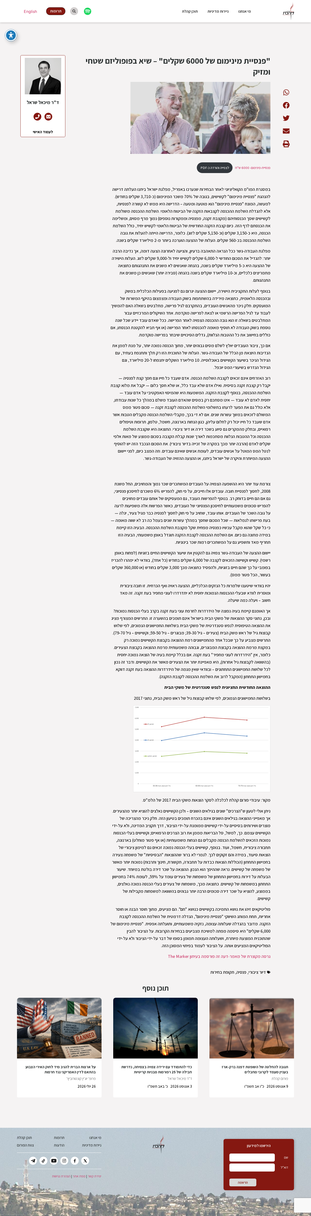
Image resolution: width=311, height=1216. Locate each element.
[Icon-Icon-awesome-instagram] (64, 1161)
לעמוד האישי (43, 131)
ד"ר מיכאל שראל (180, 1078)
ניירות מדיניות (218, 11)
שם (286, 1157)
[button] (286, 92)
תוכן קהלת (190, 11)
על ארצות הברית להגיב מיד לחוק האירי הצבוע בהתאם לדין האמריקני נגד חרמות (61, 1069)
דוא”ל (284, 1167)
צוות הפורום (25, 1145)
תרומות (59, 1137)
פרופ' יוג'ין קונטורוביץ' (81, 1078)
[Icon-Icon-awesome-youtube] (54, 1161)
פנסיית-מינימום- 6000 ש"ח (252, 167)
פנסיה (241, 972)
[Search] (74, 11)
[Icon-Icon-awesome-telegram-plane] (33, 1161)
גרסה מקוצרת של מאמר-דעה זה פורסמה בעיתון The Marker (219, 956)
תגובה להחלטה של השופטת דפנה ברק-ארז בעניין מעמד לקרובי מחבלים (255, 1069)
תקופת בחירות (222, 972)
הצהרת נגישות (61, 1176)
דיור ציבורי (257, 972)
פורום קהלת (280, 1078)
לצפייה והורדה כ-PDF (214, 167)
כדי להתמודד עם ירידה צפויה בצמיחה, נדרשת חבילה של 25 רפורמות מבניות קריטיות (156, 1069)
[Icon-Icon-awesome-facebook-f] (75, 1161)
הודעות (59, 1145)
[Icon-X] (85, 1161)
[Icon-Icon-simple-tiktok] (43, 1161)
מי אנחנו (244, 11)
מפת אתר (79, 1176)
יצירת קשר (94, 1176)
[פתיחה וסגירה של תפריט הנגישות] (11, 35)
